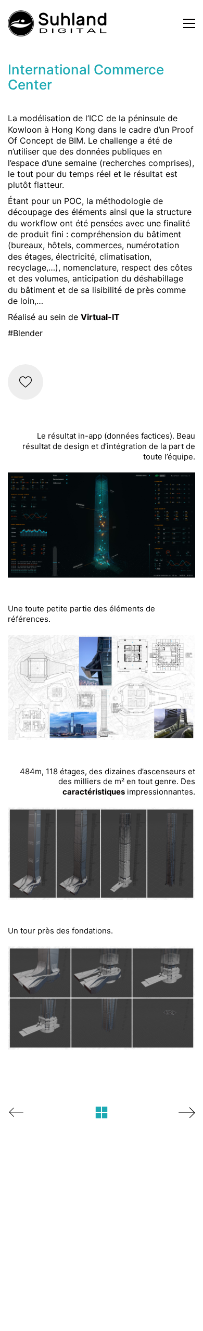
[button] (189, 23)
